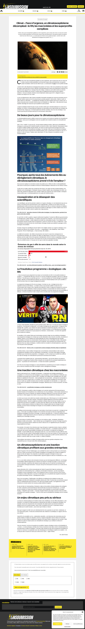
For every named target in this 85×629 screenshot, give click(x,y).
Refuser (67, 623)
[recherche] (79, 11)
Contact (23, 625)
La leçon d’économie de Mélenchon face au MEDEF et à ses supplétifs (32, 77)
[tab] (16, 575)
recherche (79, 11)
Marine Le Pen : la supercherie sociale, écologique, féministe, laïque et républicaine (46, 347)
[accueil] (1, 11)
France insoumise (40, 621)
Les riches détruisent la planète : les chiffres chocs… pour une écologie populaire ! (46, 265)
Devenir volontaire (30, 625)
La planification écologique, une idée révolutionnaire (39, 387)
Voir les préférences (77, 623)
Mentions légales (67, 626)
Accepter (58, 623)
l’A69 (54, 83)
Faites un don (39, 625)
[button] (82, 612)
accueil (1, 11)
